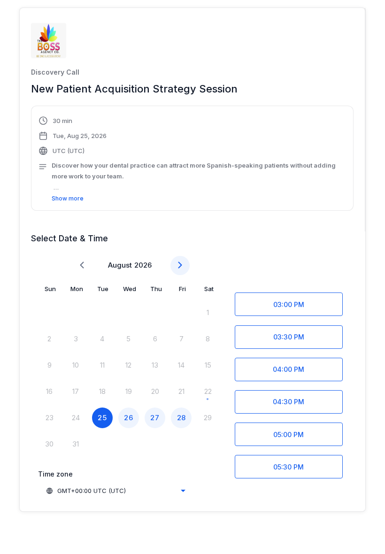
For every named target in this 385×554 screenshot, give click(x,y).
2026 (143, 265)
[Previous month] (82, 265)
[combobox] (115, 490)
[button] (192, 159)
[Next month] (180, 265)
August (120, 265)
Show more (68, 198)
